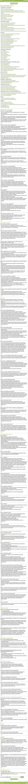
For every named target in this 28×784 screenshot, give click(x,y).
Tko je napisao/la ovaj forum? (6, 102)
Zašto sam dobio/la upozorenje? (7, 43)
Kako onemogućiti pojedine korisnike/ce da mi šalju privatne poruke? (13, 75)
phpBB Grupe (3, 740)
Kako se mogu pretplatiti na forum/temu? (8, 94)
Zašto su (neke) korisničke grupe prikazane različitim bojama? (12, 69)
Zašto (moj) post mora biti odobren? (7, 46)
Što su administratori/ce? (5, 63)
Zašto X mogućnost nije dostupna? (7, 103)
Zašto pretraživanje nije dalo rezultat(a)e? (8, 86)
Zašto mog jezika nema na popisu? (7, 27)
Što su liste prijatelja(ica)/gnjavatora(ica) (8, 80)
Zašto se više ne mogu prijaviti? (7, 16)
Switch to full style (14, 3)
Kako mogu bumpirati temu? (6, 48)
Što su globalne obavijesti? (6, 55)
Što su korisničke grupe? (5, 65)
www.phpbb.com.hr (14, 773)
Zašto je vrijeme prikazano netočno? (7, 24)
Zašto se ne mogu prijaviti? (6, 8)
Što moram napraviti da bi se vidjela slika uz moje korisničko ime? (13, 28)
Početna (2, 782)
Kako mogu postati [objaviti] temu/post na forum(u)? (10, 33)
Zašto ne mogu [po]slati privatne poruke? (8, 74)
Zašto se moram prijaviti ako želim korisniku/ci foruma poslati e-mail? (13, 31)
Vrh (1, 133)
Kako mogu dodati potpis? (6, 36)
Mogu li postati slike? (5, 54)
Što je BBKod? (3, 50)
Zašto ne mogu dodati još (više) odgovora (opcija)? (10, 38)
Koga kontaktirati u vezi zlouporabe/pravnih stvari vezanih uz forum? (13, 104)
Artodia (26, 781)
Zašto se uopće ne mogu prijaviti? (7, 15)
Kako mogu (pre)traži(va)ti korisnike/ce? (8, 89)
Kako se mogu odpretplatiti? (6, 95)
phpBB (5, 781)
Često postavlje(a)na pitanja (9, 0)
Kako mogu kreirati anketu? (6, 37)
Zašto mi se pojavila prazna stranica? (8, 87)
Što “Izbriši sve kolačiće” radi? (6, 20)
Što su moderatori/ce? (5, 64)
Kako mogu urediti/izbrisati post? (7, 35)
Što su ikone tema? (4, 60)
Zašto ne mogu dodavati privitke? (7, 42)
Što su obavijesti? (4, 56)
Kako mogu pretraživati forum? (6, 85)
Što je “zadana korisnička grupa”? (7, 70)
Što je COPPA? (3, 17)
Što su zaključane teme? (5, 59)
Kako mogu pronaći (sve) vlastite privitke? (8, 99)
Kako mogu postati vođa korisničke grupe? (9, 67)
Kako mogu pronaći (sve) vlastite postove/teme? (10, 90)
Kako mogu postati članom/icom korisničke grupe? (10, 66)
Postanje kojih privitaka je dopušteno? (8, 98)
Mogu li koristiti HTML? (5, 52)
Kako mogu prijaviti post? (5, 44)
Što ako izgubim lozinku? (5, 14)
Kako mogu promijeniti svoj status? (7, 29)
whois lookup (6, 760)
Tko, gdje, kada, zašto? (5, 107)
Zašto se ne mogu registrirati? (6, 18)
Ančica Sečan (17, 772)
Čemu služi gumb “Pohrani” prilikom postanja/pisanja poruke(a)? (13, 45)
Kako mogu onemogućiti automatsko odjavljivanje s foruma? (12, 10)
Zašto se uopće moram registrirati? (7, 9)
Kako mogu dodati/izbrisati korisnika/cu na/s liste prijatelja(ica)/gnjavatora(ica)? (10, 82)
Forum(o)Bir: (2, 777)
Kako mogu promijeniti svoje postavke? (8, 22)
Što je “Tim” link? (4, 71)
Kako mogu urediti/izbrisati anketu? (7, 39)
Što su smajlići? (4, 53)
